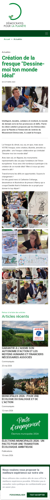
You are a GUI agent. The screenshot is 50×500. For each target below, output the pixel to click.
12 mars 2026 (7, 411)
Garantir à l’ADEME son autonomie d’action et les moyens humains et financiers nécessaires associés (22, 353)
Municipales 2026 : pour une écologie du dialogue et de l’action (20, 399)
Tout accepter (37, 495)
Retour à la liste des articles (13, 312)
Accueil (7, 39)
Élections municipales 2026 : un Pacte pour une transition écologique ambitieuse (23, 443)
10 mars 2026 (7, 455)
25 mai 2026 (7, 366)
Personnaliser (17, 495)
